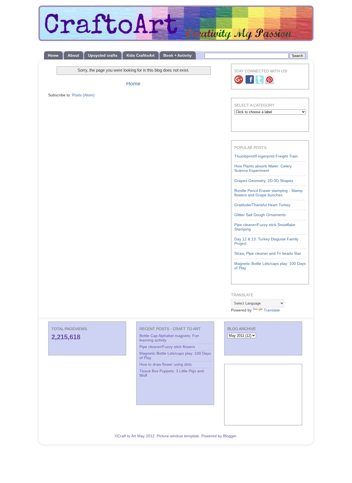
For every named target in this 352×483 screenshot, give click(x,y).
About (73, 55)
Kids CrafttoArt (141, 55)
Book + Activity (177, 55)
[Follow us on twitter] (259, 83)
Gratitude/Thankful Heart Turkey (262, 205)
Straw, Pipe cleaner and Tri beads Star (267, 253)
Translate (272, 310)
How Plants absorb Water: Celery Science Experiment (263, 168)
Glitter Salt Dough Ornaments (260, 215)
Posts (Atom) (83, 95)
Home (53, 55)
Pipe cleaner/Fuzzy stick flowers (167, 347)
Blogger (229, 436)
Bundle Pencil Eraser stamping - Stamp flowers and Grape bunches (268, 193)
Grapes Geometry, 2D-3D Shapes (263, 181)
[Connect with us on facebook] (249, 83)
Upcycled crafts (102, 55)
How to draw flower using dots (165, 364)
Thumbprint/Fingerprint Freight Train (266, 156)
